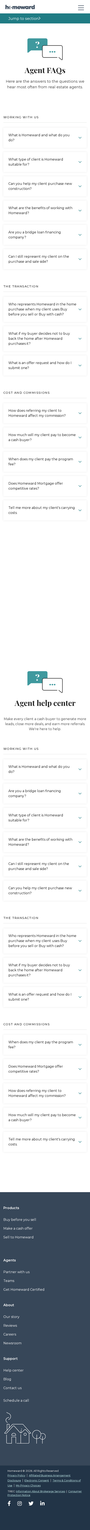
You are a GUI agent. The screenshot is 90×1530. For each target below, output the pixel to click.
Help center (13, 1370)
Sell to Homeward (18, 1237)
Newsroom (12, 1343)
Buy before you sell (19, 1220)
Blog (7, 1379)
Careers (9, 1334)
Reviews (10, 1326)
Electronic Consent (36, 1480)
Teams (8, 1281)
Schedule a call (16, 1401)
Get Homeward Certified (24, 1290)
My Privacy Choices (28, 1485)
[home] (19, 7)
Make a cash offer (18, 1228)
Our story (11, 1317)
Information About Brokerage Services (40, 1491)
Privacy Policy (16, 1475)
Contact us (12, 1388)
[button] (79, 7)
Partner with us (16, 1272)
